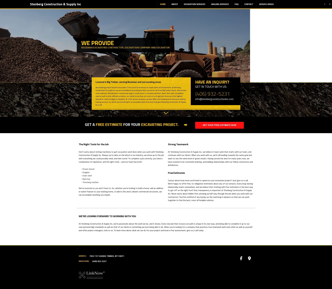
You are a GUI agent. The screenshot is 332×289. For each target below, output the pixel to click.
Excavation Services (194, 4)
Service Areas (266, 4)
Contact (248, 4)
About (174, 4)
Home (163, 4)
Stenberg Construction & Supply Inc (55, 4)
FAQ (236, 4)
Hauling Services (220, 4)
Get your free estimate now (219, 125)
